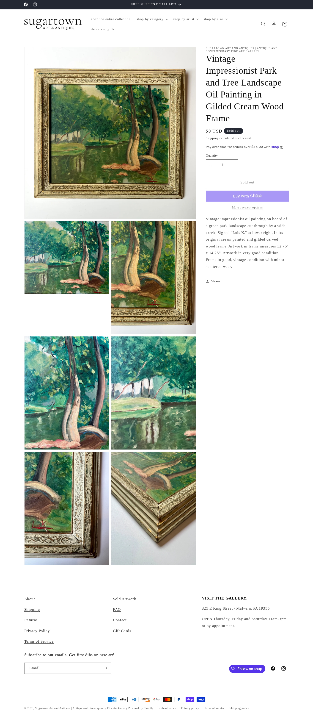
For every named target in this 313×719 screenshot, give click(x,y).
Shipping (212, 138)
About (29, 599)
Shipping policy (239, 708)
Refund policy (167, 708)
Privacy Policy (37, 631)
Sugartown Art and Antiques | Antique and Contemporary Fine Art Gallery (81, 708)
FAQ (117, 610)
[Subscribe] (105, 668)
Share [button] (215, 281)
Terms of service (214, 708)
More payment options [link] (247, 207)
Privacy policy (190, 708)
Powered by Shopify (141, 708)
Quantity (212, 155)
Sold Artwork (124, 599)
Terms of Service (39, 641)
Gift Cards (122, 631)
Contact (119, 620)
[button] (152, 19)
